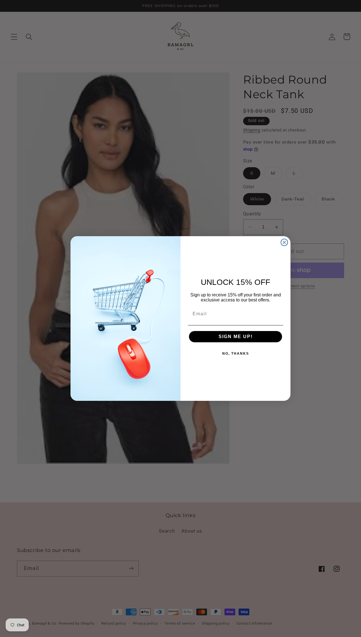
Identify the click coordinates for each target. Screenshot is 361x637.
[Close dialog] (284, 242)
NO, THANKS (235, 354)
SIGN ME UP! (236, 336)
